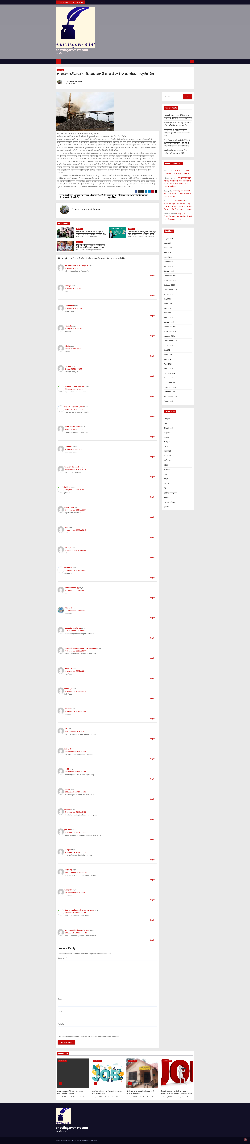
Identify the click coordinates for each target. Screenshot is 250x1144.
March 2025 (168, 317)
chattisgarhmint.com (72, 50)
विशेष (166, 479)
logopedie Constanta (72, 628)
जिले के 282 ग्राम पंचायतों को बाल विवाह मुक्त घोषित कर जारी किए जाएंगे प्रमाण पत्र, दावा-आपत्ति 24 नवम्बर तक (90, 247)
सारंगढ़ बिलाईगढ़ (170, 493)
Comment (62, 958)
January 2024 (169, 378)
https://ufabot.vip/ (71, 588)
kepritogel (68, 668)
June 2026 (168, 248)
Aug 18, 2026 (63, 1097)
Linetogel (67, 286)
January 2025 (169, 322)
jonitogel (67, 829)
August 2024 (168, 345)
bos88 (66, 769)
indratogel (68, 688)
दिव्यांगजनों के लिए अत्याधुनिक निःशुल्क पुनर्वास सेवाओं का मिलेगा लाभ (177, 133)
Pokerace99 (69, 306)
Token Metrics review (72, 426)
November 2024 (170, 331)
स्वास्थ (166, 507)
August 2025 (168, 294)
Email (60, 1011)
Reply (152, 275)
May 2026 (167, 252)
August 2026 (168, 238)
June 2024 (168, 355)
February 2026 (169, 266)
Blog (165, 423)
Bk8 (65, 729)
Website (61, 1024)
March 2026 (168, 262)
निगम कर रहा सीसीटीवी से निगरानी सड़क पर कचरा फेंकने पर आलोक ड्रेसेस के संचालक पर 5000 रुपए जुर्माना (90, 234)
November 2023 (170, 387)
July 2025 (167, 299)
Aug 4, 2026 (97, 1097)
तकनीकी (167, 451)
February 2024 (169, 373)
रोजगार (166, 474)
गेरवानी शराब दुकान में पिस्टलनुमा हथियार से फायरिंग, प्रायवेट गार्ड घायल (70, 1092)
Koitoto (67, 346)
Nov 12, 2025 (80, 236)
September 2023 (170, 396)
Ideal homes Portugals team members (79, 910)
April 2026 (168, 257)
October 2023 (169, 392)
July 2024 (167, 350)
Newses (84, 1140)
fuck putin (68, 890)
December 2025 (170, 276)
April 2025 (168, 313)
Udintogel (68, 608)
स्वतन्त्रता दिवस (169, 502)
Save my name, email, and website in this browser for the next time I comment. (89, 1036)
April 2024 (168, 364)
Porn (66, 527)
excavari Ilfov (69, 507)
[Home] (58, 61)
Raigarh (60, 70)
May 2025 (167, 308)
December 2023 (170, 382)
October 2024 (169, 336)
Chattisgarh (168, 428)
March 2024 (168, 368)
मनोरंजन (167, 460)
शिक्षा (166, 488)
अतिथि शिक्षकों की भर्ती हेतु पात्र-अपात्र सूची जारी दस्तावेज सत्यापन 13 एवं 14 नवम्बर (142, 233)
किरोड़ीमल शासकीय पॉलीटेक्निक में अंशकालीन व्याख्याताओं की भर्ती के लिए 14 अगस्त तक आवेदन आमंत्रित (177, 143)
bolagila (67, 850)
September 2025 (170, 290)
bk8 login (67, 547)
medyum (67, 366)
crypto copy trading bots (74, 406)
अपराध (166, 437)
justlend (67, 487)
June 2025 (168, 304)
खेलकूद (167, 442)
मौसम (166, 465)
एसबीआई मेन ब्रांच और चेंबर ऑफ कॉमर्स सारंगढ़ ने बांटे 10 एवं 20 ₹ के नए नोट (177, 194)
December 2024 (170, 327)
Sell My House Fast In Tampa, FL (76, 265)
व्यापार (166, 484)
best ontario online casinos (74, 386)
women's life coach (71, 467)
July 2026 (167, 243)
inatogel (67, 749)
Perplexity (68, 870)
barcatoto (68, 447)
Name (60, 999)
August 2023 (168, 401)
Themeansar (93, 1140)
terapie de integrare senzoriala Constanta (80, 648)
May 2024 (167, 359)
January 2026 (169, 271)
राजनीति (167, 470)
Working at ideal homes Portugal (76, 930)
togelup (67, 789)
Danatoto (68, 326)
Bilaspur (167, 419)
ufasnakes (68, 567)
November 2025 (170, 280)
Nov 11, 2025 (132, 236)
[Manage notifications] (245, 1139)
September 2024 (170, 341)
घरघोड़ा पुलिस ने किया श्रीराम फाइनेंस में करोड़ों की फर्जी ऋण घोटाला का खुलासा (178, 217)
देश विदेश (167, 456)
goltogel (67, 809)
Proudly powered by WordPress (66, 1140)
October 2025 (169, 285)
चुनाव (166, 446)
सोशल (166, 498)
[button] (188, 61)
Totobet (67, 708)
